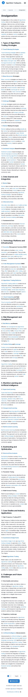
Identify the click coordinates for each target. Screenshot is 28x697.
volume (7, 188)
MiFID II (21, 368)
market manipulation (9, 623)
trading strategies (9, 436)
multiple (16, 254)
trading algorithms (6, 287)
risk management (11, 326)
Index (15, 60)
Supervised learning (6, 392)
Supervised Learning (9, 389)
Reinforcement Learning (10, 426)
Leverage (17, 344)
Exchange (19, 370)
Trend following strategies (8, 52)
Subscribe (15, 681)
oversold (22, 89)
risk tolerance (17, 351)
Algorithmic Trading (13, 556)
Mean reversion (5, 79)
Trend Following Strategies (11, 49)
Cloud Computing (8, 297)
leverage (14, 357)
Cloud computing (6, 302)
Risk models (11, 333)
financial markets (6, 666)
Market (5, 126)
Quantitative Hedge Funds (11, 537)
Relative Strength (8, 60)
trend (13, 65)
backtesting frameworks (12, 466)
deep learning (16, 638)
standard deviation (12, 87)
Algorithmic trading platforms (9, 283)
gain (7, 530)
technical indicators (6, 58)
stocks (5, 116)
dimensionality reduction (15, 417)
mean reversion (16, 91)
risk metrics (20, 328)
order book (15, 188)
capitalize (3, 34)
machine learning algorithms (9, 156)
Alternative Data (8, 202)
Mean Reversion (8, 76)
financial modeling (11, 217)
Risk (9, 331)
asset (15, 81)
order (23, 141)
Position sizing (5, 347)
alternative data (8, 232)
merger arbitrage (18, 112)
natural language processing (9, 154)
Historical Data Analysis (10, 453)
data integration (20, 289)
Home (4, 10)
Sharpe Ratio (18, 331)
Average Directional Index (8, 63)
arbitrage (23, 108)
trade (14, 273)
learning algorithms (14, 411)
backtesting (4, 289)
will (22, 81)
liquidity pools (22, 254)
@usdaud (13, 688)
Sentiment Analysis (9, 148)
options (23, 291)
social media (9, 158)
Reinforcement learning (7, 430)
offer (5, 271)
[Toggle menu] (25, 3)
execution (4, 252)
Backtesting (4, 456)
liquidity (23, 129)
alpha (19, 543)
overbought (14, 89)
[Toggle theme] (9, 676)
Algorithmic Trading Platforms (12, 280)
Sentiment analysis (6, 152)
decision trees (12, 398)
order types (10, 256)
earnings (10, 226)
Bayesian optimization (12, 485)
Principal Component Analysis (9, 419)
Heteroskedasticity (13, 337)
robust (3, 466)
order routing (19, 250)
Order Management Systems (11, 263)
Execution (6, 247)
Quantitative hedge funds (8, 541)
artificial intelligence (16, 636)
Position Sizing (7, 344)
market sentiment (11, 160)
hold (15, 640)
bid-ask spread (22, 135)
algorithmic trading (6, 561)
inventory (9, 143)
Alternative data (5, 205)
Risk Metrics (6, 323)
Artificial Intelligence (9, 633)
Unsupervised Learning (10, 408)
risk (8, 341)
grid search (21, 479)
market (15, 34)
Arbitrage (6, 101)
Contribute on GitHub (13, 692)
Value (4, 331)
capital (15, 349)
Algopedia (10, 10)
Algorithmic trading (6, 364)
